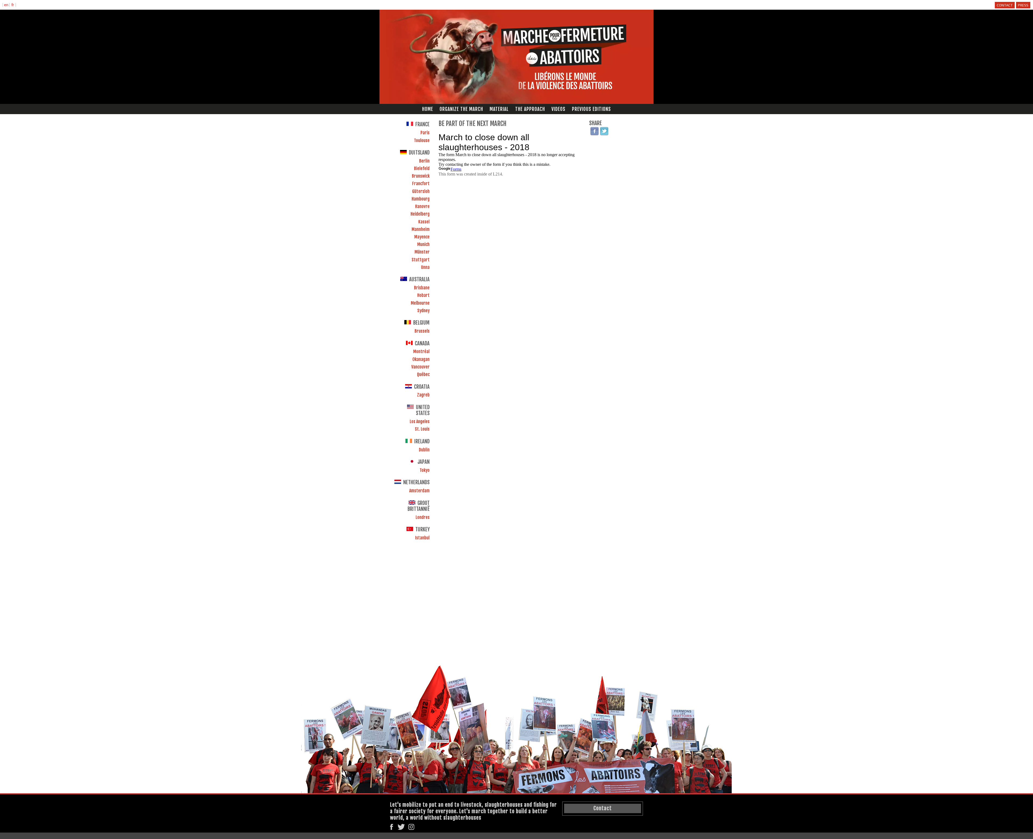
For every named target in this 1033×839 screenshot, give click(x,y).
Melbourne (420, 303)
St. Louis (422, 429)
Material (499, 109)
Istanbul (422, 537)
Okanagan (421, 359)
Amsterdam (419, 490)
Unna (425, 267)
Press (1023, 5)
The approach (530, 109)
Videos (558, 109)
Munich (423, 244)
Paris (425, 132)
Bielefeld (422, 168)
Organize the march (461, 109)
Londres (423, 517)
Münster (422, 252)
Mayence (422, 237)
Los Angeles (420, 421)
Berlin (424, 161)
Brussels (422, 331)
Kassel (424, 221)
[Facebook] (594, 131)
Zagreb (423, 395)
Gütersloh (421, 191)
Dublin (424, 449)
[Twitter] (604, 131)
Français (12, 5)
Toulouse (422, 140)
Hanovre (422, 206)
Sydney (423, 310)
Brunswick (421, 176)
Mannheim (421, 229)
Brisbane (422, 287)
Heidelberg (420, 214)
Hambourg (421, 199)
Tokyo (425, 470)
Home (427, 109)
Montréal (421, 351)
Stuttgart (421, 259)
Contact (1005, 5)
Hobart (423, 295)
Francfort (421, 183)
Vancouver (420, 367)
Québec (423, 374)
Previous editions (591, 109)
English (6, 5)
